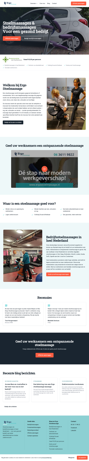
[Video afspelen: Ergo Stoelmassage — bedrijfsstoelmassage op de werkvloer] (44, 169)
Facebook (74, 428)
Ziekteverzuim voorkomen (73, 384)
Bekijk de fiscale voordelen (13, 122)
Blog (48, 3)
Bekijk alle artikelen (11, 406)
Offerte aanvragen (78, 3)
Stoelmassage (37, 381)
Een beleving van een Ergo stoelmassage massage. (44, 385)
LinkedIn (73, 430)
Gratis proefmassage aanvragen (58, 274)
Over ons (42, 3)
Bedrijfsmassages (33, 424)
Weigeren (71, 457)
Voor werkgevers (67, 381)
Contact (54, 3)
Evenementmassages (34, 427)
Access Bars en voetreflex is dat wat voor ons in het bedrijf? (16, 386)
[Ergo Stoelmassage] (9, 3)
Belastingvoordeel (33, 430)
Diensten (33, 3)
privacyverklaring (46, 457)
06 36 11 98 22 (75, 424)
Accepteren (82, 457)
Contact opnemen (32, 436)
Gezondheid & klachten (11, 381)
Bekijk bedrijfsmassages (32, 38)
